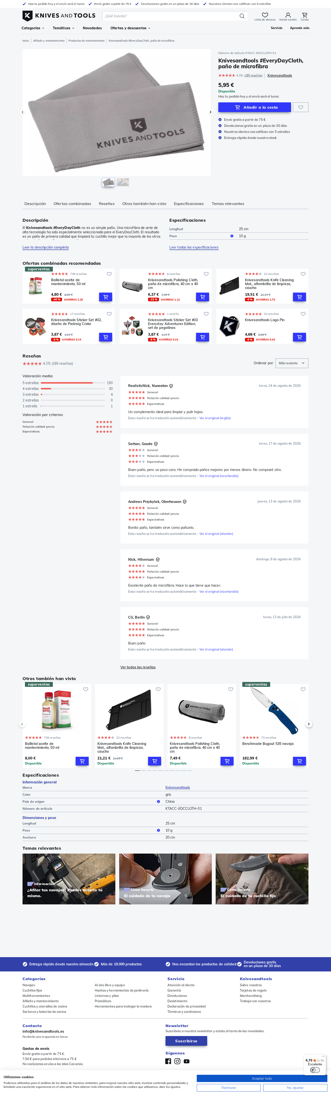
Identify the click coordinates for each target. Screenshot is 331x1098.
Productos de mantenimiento (87, 40)
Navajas (29, 985)
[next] (300, 724)
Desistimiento (177, 1001)
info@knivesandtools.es (43, 1031)
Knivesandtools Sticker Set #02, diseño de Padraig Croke (76, 322)
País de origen (33, 801)
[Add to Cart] (105, 297)
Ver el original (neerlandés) (219, 476)
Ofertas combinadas (72, 203)
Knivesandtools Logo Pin (264, 320)
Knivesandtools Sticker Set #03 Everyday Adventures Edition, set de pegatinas (173, 324)
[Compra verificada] (171, 386)
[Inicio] (59, 14)
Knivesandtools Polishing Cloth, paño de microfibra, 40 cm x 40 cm (173, 284)
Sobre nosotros (251, 985)
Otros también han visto (144, 203)
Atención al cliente (181, 985)
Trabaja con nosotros (255, 1001)
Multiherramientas (36, 996)
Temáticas (61, 28)
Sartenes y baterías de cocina (44, 1012)
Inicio (26, 40)
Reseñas (107, 203)
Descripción (35, 203)
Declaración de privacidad (186, 1006)
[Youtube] (186, 1061)
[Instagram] (177, 1061)
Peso (173, 236)
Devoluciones (177, 996)
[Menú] (323, 1057)
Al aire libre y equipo (110, 985)
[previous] (30, 724)
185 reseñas (253, 75)
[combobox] (292, 363)
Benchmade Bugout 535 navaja (268, 744)
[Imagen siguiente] (210, 112)
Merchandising (251, 996)
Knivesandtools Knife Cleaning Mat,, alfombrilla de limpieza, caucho (269, 284)
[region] (117, 119)
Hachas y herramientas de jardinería (122, 990)
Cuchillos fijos (32, 990)
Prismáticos (103, 1001)
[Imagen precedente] (22, 112)
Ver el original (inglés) (215, 418)
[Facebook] (168, 1061)
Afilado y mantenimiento (48, 40)
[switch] (315, 1070)
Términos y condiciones (184, 1012)
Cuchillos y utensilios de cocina (45, 1006)
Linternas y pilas (107, 996)
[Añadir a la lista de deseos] (300, 107)
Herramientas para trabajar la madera (123, 1006)
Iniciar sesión (288, 19)
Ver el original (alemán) (216, 534)
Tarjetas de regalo (253, 990)
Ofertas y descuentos (128, 28)
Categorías (31, 28)
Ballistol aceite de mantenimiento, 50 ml (68, 282)
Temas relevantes (228, 203)
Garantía (174, 990)
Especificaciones (189, 203)
